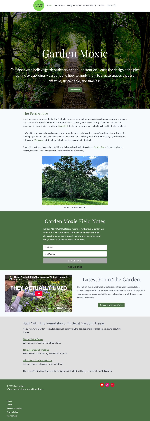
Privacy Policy (12, 412)
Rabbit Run (99, 147)
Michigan (38, 140)
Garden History (89, 5)
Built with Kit (75, 267)
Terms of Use (12, 416)
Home (48, 5)
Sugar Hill (63, 126)
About (9, 404)
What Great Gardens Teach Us (37, 360)
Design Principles (74, 5)
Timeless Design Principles (36, 349)
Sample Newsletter (14, 408)
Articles (101, 5)
